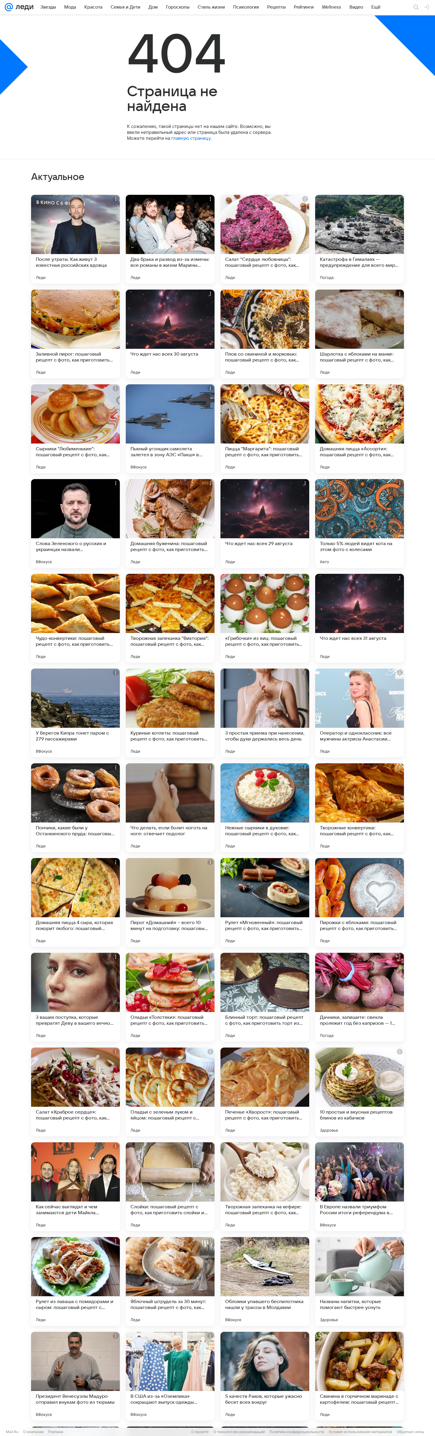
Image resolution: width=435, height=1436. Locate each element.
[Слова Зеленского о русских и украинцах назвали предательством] (75, 523)
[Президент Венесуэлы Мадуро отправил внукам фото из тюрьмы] (75, 1376)
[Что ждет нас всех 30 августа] (170, 334)
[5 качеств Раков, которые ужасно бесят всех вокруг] (264, 1376)
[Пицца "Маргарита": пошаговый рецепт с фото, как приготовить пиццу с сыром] (264, 428)
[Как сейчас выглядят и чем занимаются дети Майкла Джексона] (75, 1186)
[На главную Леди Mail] (23, 7)
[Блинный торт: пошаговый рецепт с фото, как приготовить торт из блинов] (264, 997)
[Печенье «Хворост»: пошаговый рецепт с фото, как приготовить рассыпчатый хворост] (264, 1092)
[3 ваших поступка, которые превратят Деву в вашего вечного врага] (75, 997)
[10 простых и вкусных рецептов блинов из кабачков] (359, 1092)
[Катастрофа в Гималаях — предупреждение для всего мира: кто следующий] (359, 239)
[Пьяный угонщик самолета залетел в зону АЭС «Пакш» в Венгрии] (170, 428)
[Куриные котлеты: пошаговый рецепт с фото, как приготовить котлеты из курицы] (170, 713)
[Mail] (9, 7)
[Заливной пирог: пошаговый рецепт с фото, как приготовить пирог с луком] (75, 334)
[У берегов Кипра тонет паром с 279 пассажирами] (75, 713)
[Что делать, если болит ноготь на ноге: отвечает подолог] (170, 807)
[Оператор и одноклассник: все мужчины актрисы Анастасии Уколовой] (359, 713)
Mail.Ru (12, 1431)
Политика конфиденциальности (297, 1431)
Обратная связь (410, 1431)
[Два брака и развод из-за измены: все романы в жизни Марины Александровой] (170, 239)
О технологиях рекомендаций (239, 1431)
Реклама (55, 1431)
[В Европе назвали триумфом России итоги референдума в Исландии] (359, 1186)
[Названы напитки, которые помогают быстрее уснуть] (359, 1281)
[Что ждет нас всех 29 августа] (264, 523)
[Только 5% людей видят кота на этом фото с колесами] (359, 523)
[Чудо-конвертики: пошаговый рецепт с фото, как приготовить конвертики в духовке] (75, 618)
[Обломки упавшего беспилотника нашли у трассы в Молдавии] (264, 1281)
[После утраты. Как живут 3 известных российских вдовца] (75, 239)
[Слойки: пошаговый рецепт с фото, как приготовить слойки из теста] (170, 1186)
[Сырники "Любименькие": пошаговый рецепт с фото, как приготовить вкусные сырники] (75, 428)
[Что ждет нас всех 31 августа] (359, 618)
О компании (33, 1431)
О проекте (200, 1431)
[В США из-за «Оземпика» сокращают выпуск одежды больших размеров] (170, 1376)
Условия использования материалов (360, 1431)
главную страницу (190, 138)
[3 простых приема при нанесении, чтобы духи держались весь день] (264, 713)
